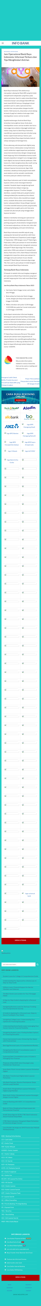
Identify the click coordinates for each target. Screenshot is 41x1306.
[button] (2, 43)
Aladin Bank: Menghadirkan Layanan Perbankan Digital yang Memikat (19, 1089)
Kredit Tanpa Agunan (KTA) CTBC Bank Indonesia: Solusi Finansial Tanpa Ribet (20, 1115)
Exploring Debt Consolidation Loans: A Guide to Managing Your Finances (19, 1057)
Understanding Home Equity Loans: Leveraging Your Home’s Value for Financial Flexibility (21, 1027)
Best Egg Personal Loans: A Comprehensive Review (20, 1045)
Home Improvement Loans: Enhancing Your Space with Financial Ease (20, 1040)
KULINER (9, 1290)
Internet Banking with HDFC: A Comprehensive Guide (19, 1102)
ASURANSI (10, 1287)
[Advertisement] (20, 20)
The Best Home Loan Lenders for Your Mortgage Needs (19, 994)
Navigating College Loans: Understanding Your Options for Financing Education (19, 1020)
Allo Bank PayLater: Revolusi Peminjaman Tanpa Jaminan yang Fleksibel (19, 1083)
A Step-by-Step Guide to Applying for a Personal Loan (19, 1001)
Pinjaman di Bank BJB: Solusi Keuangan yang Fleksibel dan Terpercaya (18, 1064)
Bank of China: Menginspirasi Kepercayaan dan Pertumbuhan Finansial (19, 1109)
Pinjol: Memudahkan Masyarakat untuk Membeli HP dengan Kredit (30, 381)
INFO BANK (20, 43)
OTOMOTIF (28, 1287)
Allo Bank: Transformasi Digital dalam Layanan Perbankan (19, 1077)
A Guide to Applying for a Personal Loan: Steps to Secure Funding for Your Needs (20, 1014)
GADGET (28, 1290)
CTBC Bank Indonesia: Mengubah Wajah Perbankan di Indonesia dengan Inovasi (21, 1122)
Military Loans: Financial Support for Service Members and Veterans (18, 988)
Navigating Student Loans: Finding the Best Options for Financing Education (20, 1033)
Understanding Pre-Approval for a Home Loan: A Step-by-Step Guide (19, 982)
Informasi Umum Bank (11, 51)
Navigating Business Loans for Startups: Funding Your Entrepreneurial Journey (19, 1007)
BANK (9, 1284)
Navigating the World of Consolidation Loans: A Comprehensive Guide (19, 1051)
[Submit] (38, 964)
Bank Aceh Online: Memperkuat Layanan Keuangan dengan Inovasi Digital (20, 1096)
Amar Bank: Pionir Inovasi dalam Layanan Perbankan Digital (21, 1070)
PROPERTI (29, 1284)
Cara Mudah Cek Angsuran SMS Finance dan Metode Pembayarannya (21, 1128)
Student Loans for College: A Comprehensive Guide (20, 976)
